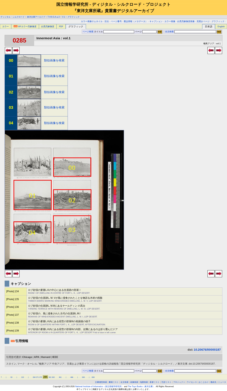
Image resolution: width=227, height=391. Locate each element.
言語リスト (166, 382)
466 (71, 377)
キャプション (155, 21)
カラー (5, 26)
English (221, 26)
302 (53, 377)
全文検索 (169, 31)
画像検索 (134, 382)
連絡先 (213, 382)
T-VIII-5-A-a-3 (54, 17)
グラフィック (73, 17)
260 (34, 377)
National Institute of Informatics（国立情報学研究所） (99, 386)
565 (83, 377)
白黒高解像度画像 (186, 21)
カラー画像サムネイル (92, 21)
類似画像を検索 (54, 60)
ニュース (222, 382)
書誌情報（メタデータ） (135, 21)
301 (50, 377)
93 (11, 377)
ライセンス (192, 382)
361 (60, 377)
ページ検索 (88, 31)
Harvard (45, 357)
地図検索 (144, 382)
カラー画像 (169, 21)
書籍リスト (114, 382)
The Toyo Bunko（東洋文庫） (141, 386)
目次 (107, 21)
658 (93, 377)
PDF (61, 26)
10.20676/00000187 (207, 349)
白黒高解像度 (47, 26)
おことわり (204, 382)
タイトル (98, 31)
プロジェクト (179, 382)
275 (40, 377)
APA (36, 357)
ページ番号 (116, 21)
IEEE (55, 357)
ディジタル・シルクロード (12, 17)
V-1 (63, 17)
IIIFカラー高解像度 (27, 26)
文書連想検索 (101, 382)
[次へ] (16, 53)
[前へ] (8, 53)
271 (37, 377)
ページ (138, 31)
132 (22, 377)
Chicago (27, 357)
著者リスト (155, 382)
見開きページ (203, 21)
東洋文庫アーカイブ (36, 17)
